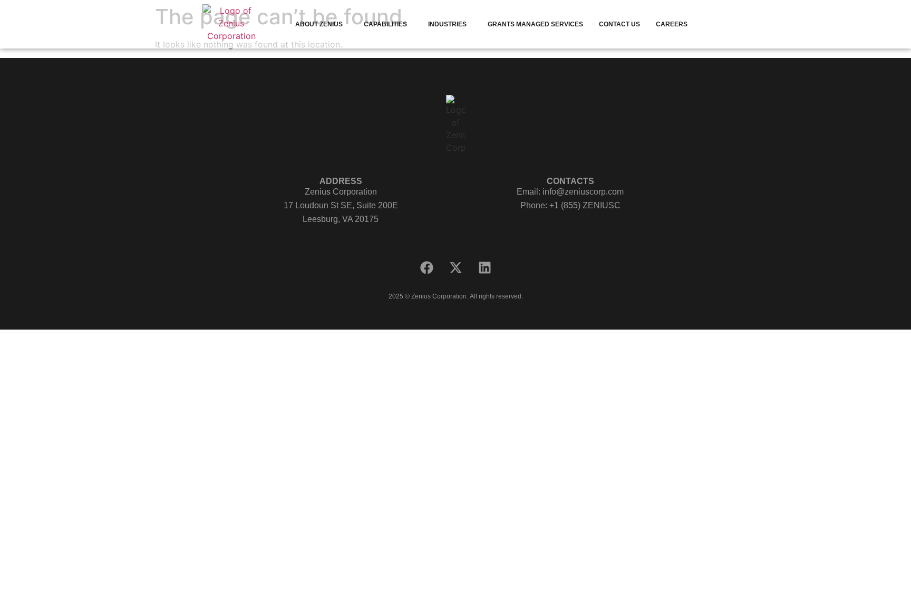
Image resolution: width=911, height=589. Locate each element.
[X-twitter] (455, 268)
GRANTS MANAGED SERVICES (535, 24)
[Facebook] (426, 268)
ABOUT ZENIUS (319, 24)
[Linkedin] (484, 268)
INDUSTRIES (447, 24)
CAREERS (671, 24)
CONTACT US (619, 24)
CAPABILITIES (385, 24)
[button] (321, 24)
